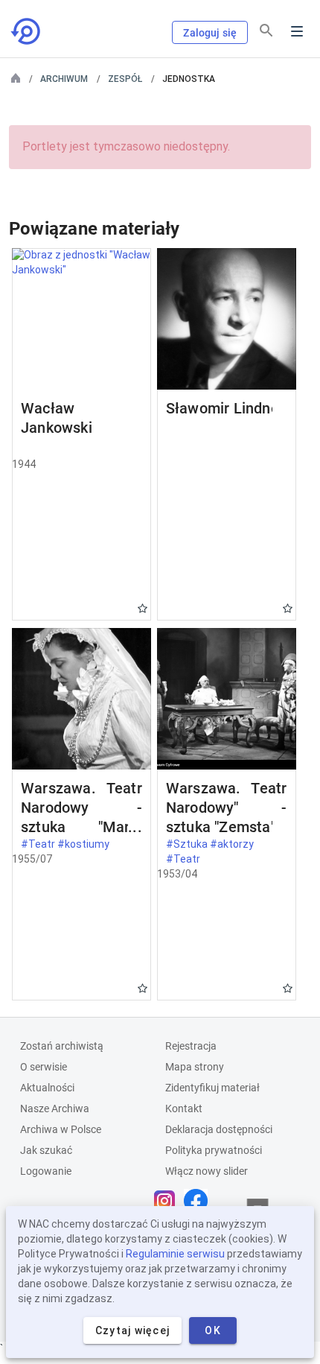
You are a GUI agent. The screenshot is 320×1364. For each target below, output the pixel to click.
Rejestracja (191, 1046)
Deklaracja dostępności (218, 1129)
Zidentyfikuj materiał (212, 1088)
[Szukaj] (266, 30)
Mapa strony (194, 1067)
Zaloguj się (210, 33)
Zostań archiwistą (61, 1046)
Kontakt (183, 1108)
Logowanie (45, 1171)
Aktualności (47, 1088)
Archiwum (64, 79)
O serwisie (43, 1067)
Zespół (125, 79)
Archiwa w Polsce (60, 1129)
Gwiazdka (142, 608)
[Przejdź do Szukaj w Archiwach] (27, 31)
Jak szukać (46, 1150)
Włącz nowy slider (206, 1171)
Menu (297, 31)
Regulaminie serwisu (175, 1254)
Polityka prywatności (213, 1150)
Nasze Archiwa (54, 1108)
